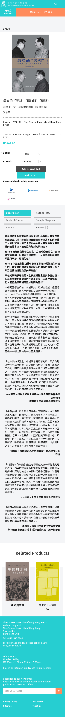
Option (6, 153)
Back (7, 29)
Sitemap (7, 706)
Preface (10, 227)
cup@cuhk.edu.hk (12, 645)
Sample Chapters (45, 220)
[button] (41, 12)
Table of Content (15, 220)
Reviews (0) (42, 227)
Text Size (36, 706)
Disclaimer (37, 702)
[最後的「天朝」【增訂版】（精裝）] (31, 62)
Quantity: (27, 161)
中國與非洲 (17, 605)
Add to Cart (31, 175)
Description (12, 213)
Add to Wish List (31, 169)
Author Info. (43, 213)
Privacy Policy (10, 702)
